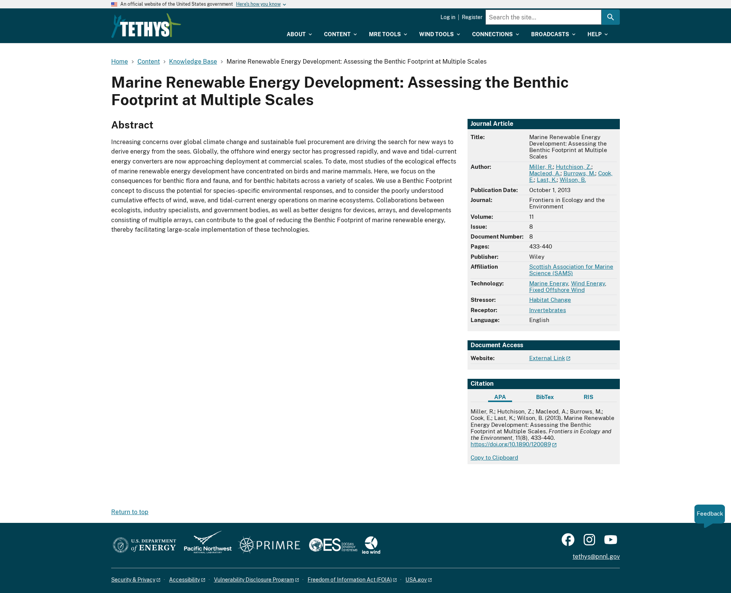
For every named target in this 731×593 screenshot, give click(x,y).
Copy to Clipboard (494, 457)
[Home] (146, 25)
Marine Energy (548, 283)
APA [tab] (500, 397)
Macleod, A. (544, 173)
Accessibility (184, 580)
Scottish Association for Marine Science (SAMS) (571, 269)
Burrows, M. (579, 173)
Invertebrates (547, 310)
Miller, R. (541, 166)
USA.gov (416, 580)
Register (472, 17)
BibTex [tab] (545, 397)
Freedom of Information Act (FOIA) (350, 580)
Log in (448, 17)
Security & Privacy (133, 580)
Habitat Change (550, 299)
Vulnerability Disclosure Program (254, 580)
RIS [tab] (588, 397)
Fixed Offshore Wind (557, 290)
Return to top (129, 512)
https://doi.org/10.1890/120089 (511, 444)
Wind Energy (588, 283)
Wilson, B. (573, 179)
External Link (547, 358)
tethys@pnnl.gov (596, 556)
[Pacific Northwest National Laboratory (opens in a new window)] (205, 546)
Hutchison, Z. (573, 166)
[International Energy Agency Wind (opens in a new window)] (371, 545)
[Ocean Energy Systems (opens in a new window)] (333, 545)
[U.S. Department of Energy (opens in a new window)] (144, 545)
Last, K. (547, 179)
